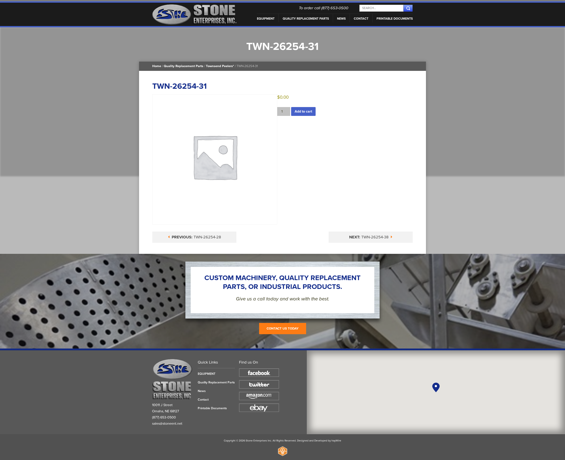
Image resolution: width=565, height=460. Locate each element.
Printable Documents (395, 19)
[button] (436, 387)
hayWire (336, 440)
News (341, 19)
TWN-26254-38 (369, 237)
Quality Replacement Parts (306, 19)
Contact (361, 19)
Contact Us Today (283, 328)
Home (156, 66)
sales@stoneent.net (167, 423)
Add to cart (303, 111)
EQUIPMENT (266, 19)
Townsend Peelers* (220, 66)
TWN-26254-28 (196, 237)
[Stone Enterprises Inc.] (172, 399)
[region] (436, 392)
